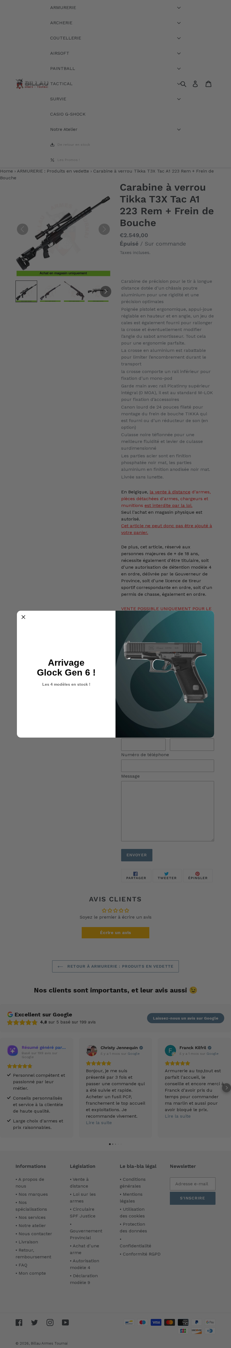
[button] (23, 617)
